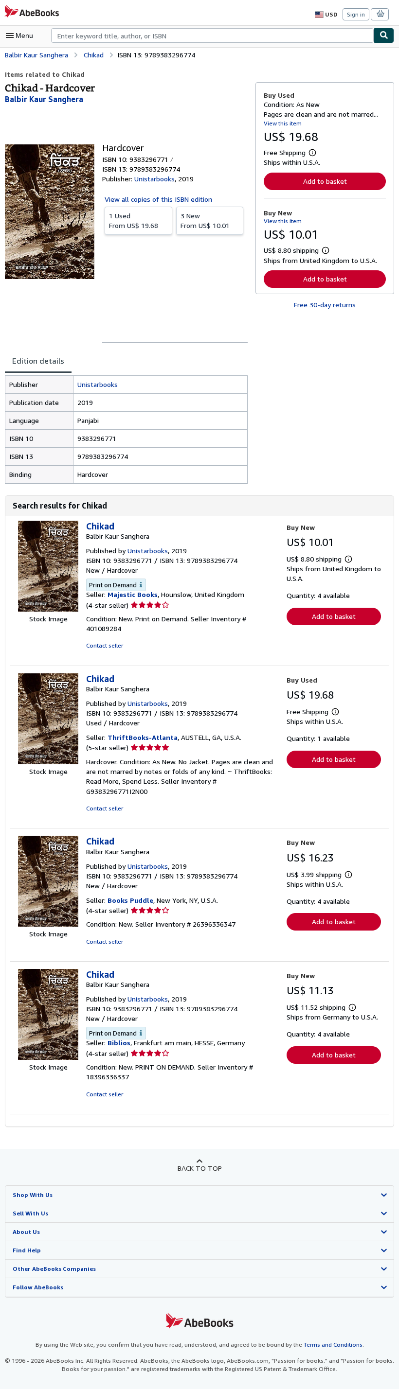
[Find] (384, 35)
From (133, 220)
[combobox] (212, 35)
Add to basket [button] (325, 181)
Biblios (119, 1042)
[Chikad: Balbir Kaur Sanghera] (48, 609)
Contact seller (104, 645)
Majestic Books (133, 594)
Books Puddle (130, 900)
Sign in (356, 14)
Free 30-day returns (325, 304)
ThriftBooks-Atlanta (143, 737)
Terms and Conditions (333, 1344)
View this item (283, 123)
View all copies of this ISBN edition (158, 199)
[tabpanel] (126, 429)
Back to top (200, 1168)
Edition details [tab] (38, 361)
